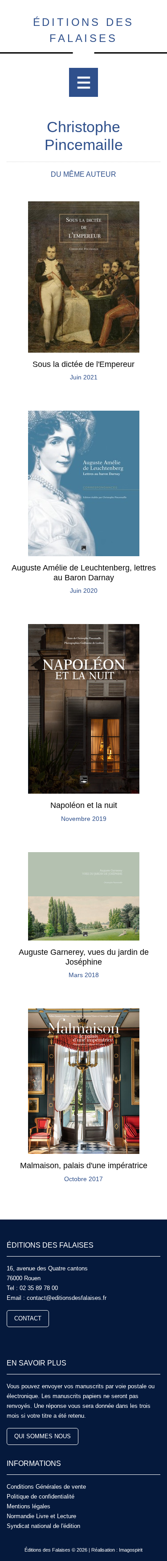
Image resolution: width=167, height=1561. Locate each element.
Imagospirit (131, 1550)
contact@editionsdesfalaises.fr (66, 1298)
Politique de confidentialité (40, 1496)
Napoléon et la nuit (83, 805)
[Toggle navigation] (83, 82)
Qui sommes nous (42, 1436)
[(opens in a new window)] (10, 1339)
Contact (27, 1318)
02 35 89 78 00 (39, 1288)
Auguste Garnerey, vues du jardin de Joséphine (84, 957)
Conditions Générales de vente (46, 1486)
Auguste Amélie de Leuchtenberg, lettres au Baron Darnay (84, 572)
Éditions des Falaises (83, 30)
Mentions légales (28, 1506)
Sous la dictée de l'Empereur (83, 364)
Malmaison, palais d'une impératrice (83, 1165)
